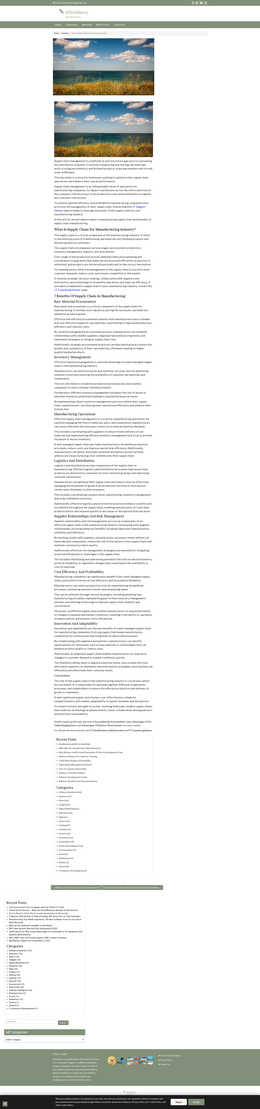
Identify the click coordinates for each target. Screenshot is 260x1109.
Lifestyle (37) (65, 829)
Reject (179, 1102)
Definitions (14, 999)
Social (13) (63, 854)
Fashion (12, 1002)
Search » (63, 1023)
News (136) (64, 800)
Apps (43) (63, 817)
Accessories (14, 984)
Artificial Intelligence (18, 990)
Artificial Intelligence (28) (71, 846)
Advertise (87, 24)
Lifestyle (13, 978)
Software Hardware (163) (70, 792)
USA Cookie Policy (64, 1105)
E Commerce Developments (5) (73, 870)
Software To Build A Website (72, 773)
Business (65, 33)
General (12, 1005)
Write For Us (103, 24)
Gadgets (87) (64, 804)
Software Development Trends (73, 777)
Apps (11, 969)
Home (58, 24)
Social (12, 996)
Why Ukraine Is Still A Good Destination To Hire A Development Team (91, 752)
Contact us (119, 24)
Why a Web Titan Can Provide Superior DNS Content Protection (38, 938)
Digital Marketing (17, 963)
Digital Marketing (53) (69, 808)
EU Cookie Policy (154, 1102)
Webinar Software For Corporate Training (78, 756)
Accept (196, 1102)
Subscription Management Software (75, 764)
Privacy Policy (138, 1102)
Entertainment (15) (67, 850)
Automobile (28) (66, 842)
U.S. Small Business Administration (106, 730)
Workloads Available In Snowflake (74, 744)
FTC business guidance (140, 730)
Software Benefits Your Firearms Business (78, 781)
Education (13, 966)
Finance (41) (64, 821)
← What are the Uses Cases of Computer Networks (76, 887)
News (11, 956)
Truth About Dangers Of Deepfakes (75, 760)
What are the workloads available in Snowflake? (31, 925)
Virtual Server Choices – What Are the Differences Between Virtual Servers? (43, 910)
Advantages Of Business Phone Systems (102, 725)
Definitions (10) (66, 858)
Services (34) (64, 833)
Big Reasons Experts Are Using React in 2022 (29, 940)
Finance (12, 972)
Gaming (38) (64, 825)
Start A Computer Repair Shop (73, 769)
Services (13, 981)
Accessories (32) (66, 837)
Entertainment (15, 993)
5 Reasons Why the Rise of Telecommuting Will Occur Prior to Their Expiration (45, 916)
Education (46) (65, 813)
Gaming (12, 975)
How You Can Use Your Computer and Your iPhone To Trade (36, 907)
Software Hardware (18, 950)
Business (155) (65, 796)
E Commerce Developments (22, 1008)
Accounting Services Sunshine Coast (113, 721)
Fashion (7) (64, 862)
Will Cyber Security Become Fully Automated (79, 748)
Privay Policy (166, 1060)
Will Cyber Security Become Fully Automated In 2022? (33, 928)
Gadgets (13, 960)
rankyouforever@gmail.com (74, 3)
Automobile (14, 987)
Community (71, 24)
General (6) (64, 866)
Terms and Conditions (170, 1055)
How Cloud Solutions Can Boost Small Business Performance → (132, 887)
